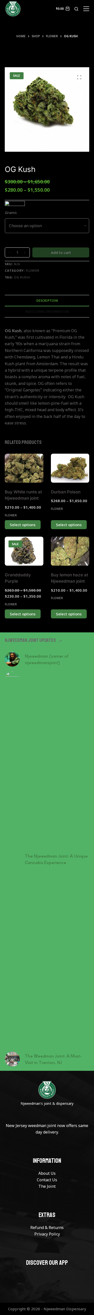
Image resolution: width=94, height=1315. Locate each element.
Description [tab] (47, 300)
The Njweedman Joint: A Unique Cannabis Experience (56, 859)
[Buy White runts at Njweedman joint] (24, 468)
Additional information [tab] (47, 311)
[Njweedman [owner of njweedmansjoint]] (12, 659)
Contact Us (47, 1180)
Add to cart (61, 252)
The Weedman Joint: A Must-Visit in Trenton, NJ (53, 1059)
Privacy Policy (47, 1234)
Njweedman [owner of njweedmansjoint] (46, 659)
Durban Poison (65, 491)
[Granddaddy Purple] (24, 551)
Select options (23, 524)
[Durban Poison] (70, 468)
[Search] (76, 9)
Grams (11, 212)
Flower (32, 270)
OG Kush (22, 277)
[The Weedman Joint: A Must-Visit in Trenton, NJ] (12, 1059)
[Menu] (86, 9)
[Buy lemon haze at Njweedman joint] (70, 551)
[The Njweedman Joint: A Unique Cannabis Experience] (12, 859)
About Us (47, 1173)
